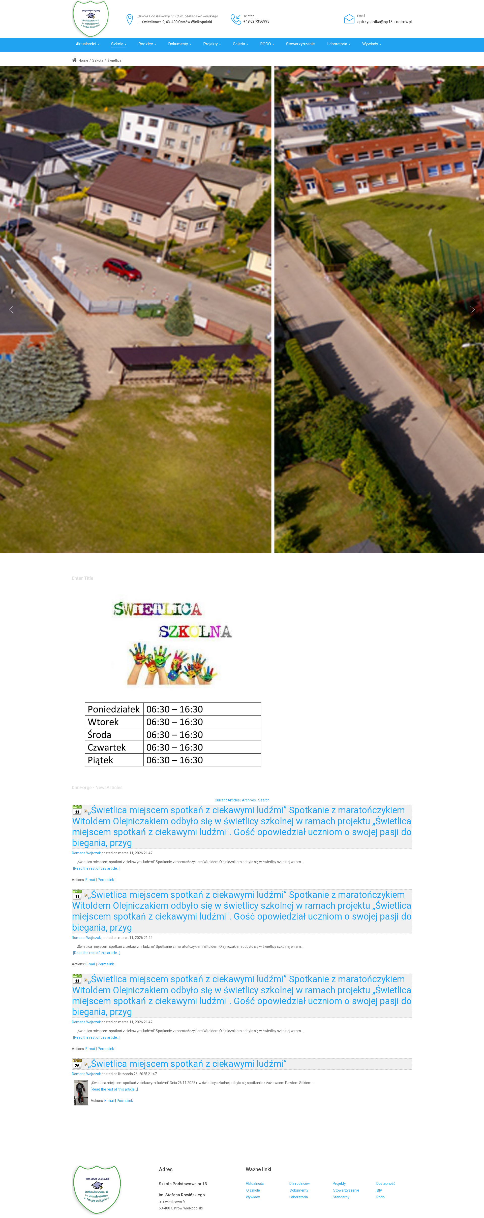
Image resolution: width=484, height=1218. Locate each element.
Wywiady (253, 1197)
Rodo (380, 1197)
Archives (249, 800)
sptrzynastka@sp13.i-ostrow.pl (384, 21)
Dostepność (385, 1183)
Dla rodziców (299, 1183)
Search (263, 800)
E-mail (90, 880)
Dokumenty (299, 1190)
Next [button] (472, 310)
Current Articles (227, 800)
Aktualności (255, 1183)
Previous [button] (11, 310)
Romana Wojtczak (86, 853)
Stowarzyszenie (346, 1190)
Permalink (106, 880)
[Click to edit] (86, 810)
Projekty (339, 1183)
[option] (242, 309)
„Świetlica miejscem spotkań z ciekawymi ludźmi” (187, 1064)
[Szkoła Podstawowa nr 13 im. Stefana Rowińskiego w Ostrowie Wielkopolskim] (91, 18)
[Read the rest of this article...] (96, 868)
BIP (379, 1190)
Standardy (341, 1197)
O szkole (253, 1190)
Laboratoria (298, 1197)
